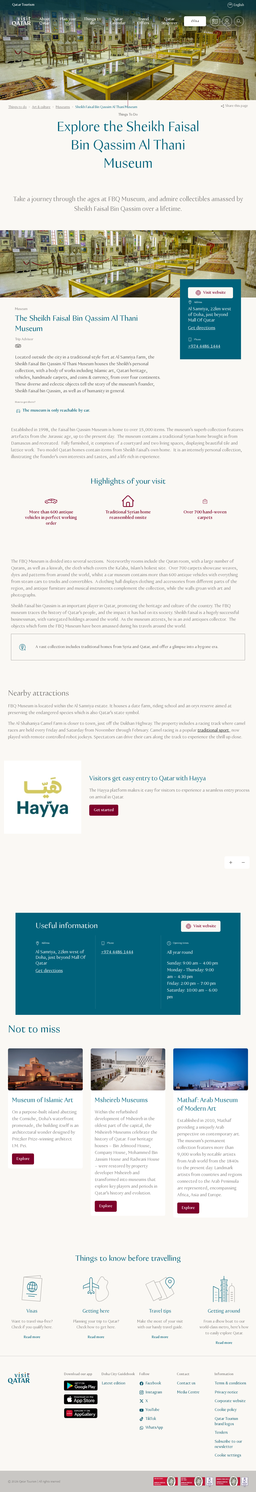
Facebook (153, 1383)
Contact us (186, 1383)
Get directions (201, 328)
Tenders (221, 1432)
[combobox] (239, 21)
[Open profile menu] (227, 21)
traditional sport (213, 730)
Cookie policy (225, 1410)
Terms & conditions (230, 1383)
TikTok (151, 1418)
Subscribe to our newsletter (228, 1444)
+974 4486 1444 (204, 346)
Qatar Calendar (117, 21)
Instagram (154, 1392)
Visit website (214, 292)
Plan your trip (68, 21)
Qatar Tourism (23, 5)
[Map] (215, 21)
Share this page (236, 106)
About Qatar (44, 21)
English (236, 5)
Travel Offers (143, 21)
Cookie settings (228, 1455)
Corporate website (230, 1401)
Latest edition (113, 1383)
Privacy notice (226, 1392)
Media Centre (188, 1392)
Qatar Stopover (169, 21)
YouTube (153, 1410)
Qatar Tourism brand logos (226, 1421)
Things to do (92, 21)
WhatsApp (154, 1427)
